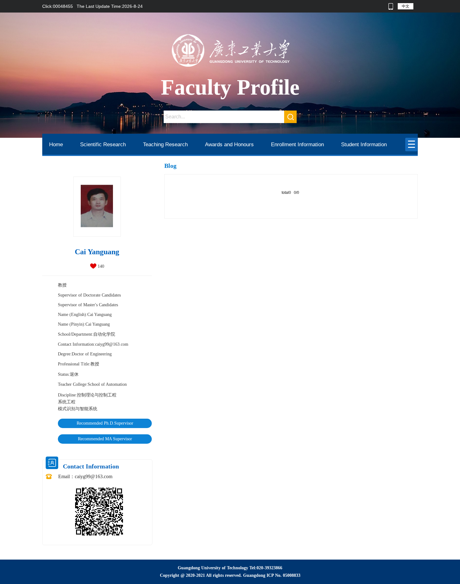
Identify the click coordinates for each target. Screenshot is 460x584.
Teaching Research (165, 144)
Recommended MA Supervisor (105, 439)
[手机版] (390, 6)
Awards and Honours (229, 144)
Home (56, 144)
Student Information (364, 144)
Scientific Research (103, 144)
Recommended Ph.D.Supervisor (105, 423)
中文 (405, 6)
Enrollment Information (297, 144)
